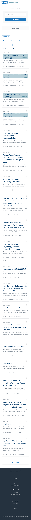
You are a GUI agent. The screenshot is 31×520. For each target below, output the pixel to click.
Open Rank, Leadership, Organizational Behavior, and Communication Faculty (14, 404)
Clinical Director (9, 424)
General (5, 36)
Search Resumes (15, 494)
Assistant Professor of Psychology (12, 95)
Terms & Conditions (15, 485)
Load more (15, 462)
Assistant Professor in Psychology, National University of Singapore (12, 246)
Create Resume (15, 506)
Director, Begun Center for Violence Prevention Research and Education (14, 327)
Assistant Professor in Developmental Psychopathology (11, 135)
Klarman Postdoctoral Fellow (14, 346)
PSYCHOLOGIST (9, 363)
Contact (15, 481)
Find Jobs (15, 503)
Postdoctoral (6, 45)
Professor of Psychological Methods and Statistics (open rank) (14, 443)
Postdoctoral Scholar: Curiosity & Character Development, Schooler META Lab (15, 288)
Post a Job (15, 492)
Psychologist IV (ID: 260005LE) (14, 269)
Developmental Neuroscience (10, 40)
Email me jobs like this (15, 8)
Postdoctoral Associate (12, 308)
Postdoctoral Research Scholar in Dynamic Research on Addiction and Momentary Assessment (15, 202)
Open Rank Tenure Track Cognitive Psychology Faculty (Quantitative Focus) (14, 382)
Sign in (15, 497)
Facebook (17, 471)
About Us (15, 483)
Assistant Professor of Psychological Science (11, 180)
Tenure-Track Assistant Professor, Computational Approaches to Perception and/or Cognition (13, 158)
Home (15, 478)
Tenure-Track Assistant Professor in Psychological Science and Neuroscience (13, 224)
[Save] (27, 53)
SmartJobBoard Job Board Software (21, 516)
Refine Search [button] (15, 28)
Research (17, 45)
